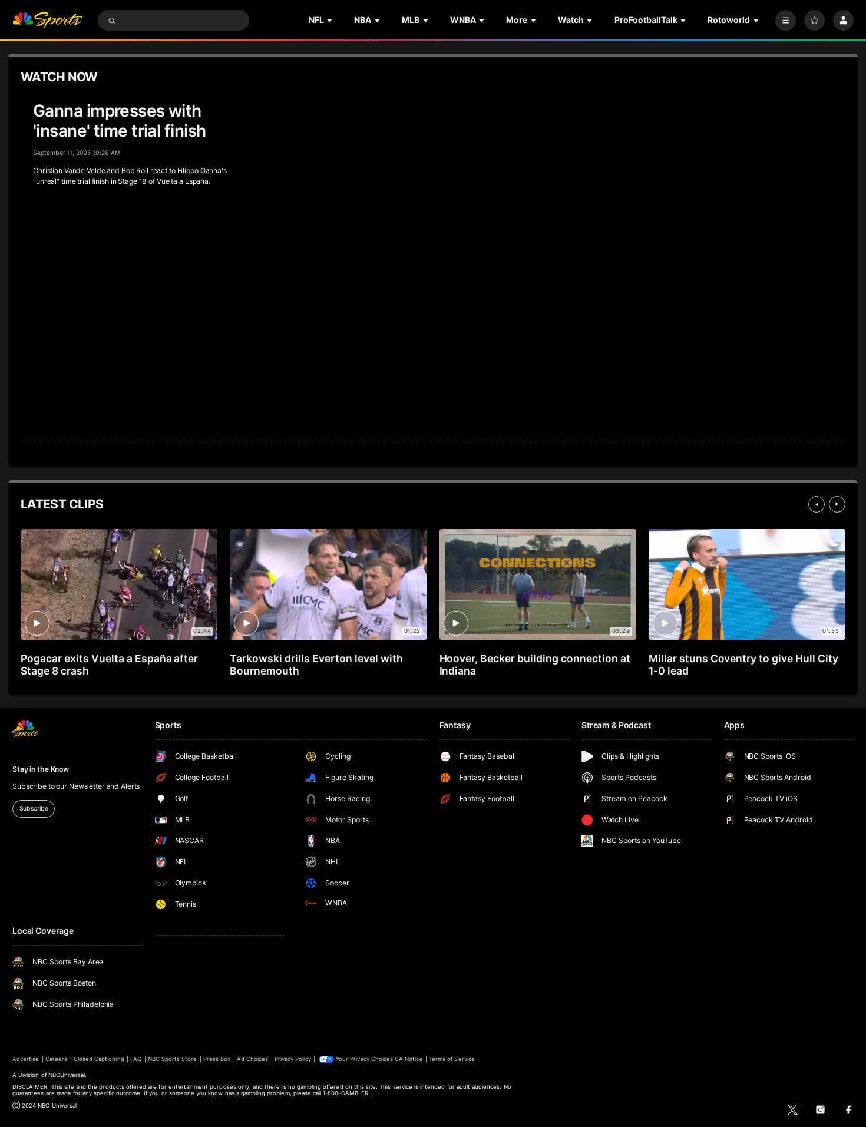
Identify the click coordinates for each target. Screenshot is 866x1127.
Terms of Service (452, 1059)
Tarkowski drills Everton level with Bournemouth (316, 664)
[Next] (837, 504)
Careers (56, 1059)
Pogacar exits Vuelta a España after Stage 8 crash (109, 664)
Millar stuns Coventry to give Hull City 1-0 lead (743, 664)
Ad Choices (252, 1059)
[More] (785, 20)
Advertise (25, 1059)
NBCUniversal (66, 1075)
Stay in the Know (40, 769)
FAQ (135, 1059)
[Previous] (816, 504)
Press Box (216, 1059)
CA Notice (408, 1059)
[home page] (47, 20)
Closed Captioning (99, 1059)
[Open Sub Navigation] (330, 20)
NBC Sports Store (172, 1059)
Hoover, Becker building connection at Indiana (534, 664)
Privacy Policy (293, 1059)
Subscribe (33, 808)
